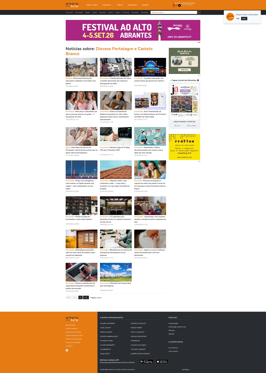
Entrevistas (144, 12)
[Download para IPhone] (162, 361)
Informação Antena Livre (177, 327)
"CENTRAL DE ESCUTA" (138, 323)
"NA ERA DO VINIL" (106, 341)
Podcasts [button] (107, 5)
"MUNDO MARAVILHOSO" (109, 336)
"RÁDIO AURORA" (106, 332)
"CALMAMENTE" (105, 349)
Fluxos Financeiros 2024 (74, 335)
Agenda (145, 5)
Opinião (171, 334)
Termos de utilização (73, 342)
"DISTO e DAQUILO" (137, 332)
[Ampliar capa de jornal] (184, 102)
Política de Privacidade (74, 339)
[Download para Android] (146, 361)
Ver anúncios (173, 348)
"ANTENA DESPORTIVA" (138, 336)
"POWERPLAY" (135, 341)
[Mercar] (184, 61)
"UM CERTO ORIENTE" (138, 349)
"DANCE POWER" (136, 328)
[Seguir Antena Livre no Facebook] (67, 351)
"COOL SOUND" (105, 328)
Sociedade (79, 12)
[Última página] (86, 297)
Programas (132, 5)
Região (87, 12)
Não (238, 18)
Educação (135, 12)
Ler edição (192, 126)
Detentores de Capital (73, 332)
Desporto (102, 12)
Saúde (94, 12)
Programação (173, 323)
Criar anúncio (173, 351)
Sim (244, 18)
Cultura (110, 12)
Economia (126, 12)
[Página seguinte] (80, 297)
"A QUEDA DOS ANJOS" (138, 345)
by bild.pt (185, 370)
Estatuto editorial (72, 328)
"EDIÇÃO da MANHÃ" (107, 323)
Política (117, 12)
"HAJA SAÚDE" (105, 354)
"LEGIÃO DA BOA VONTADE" (140, 354)
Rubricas (172, 330)
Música (120, 5)
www (178, 126)
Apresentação (70, 325)
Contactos (69, 346)
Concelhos (69, 12)
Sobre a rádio (92, 5)
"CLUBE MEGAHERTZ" (107, 345)
